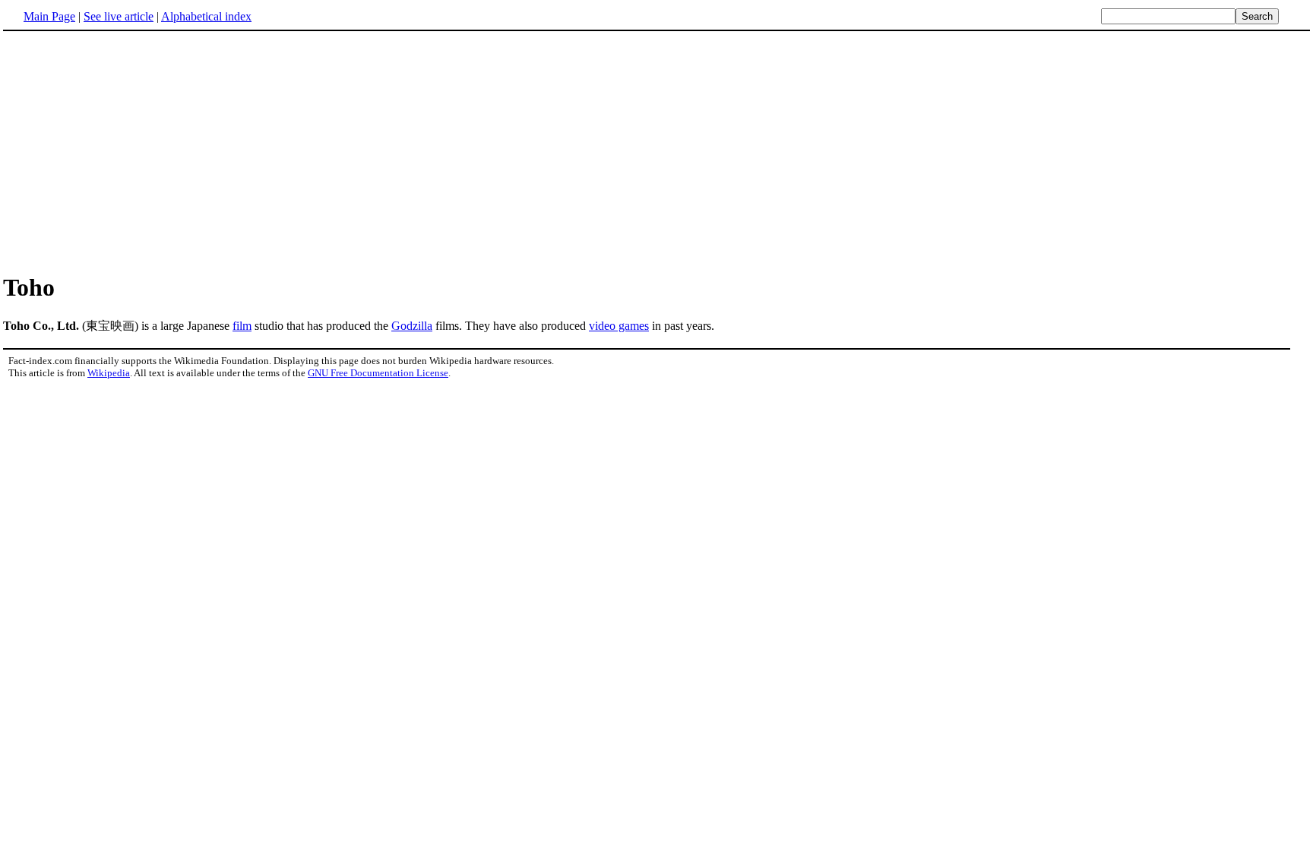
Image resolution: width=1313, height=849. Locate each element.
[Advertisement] (656, 151)
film (242, 325)
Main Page (49, 16)
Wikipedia (108, 373)
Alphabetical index (206, 16)
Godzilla (411, 325)
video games (619, 325)
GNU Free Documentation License (378, 373)
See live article (118, 16)
